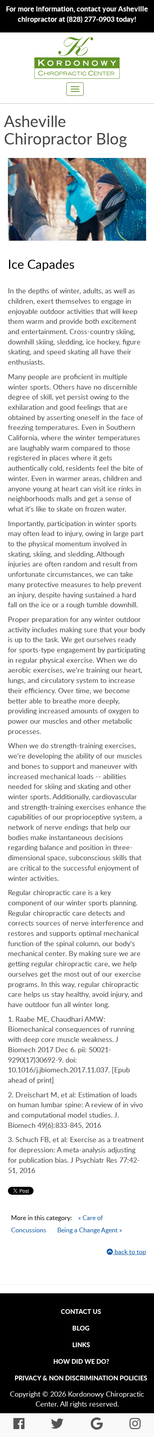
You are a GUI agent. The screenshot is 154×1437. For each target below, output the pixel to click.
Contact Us (81, 1311)
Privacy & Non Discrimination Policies (81, 1377)
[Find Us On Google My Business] (96, 1426)
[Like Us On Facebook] (18, 1426)
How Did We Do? (81, 1361)
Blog (81, 1327)
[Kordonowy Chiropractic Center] (77, 58)
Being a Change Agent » (89, 1230)
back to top (129, 1251)
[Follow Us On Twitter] (57, 1426)
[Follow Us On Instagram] (135, 1426)
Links (81, 1344)
